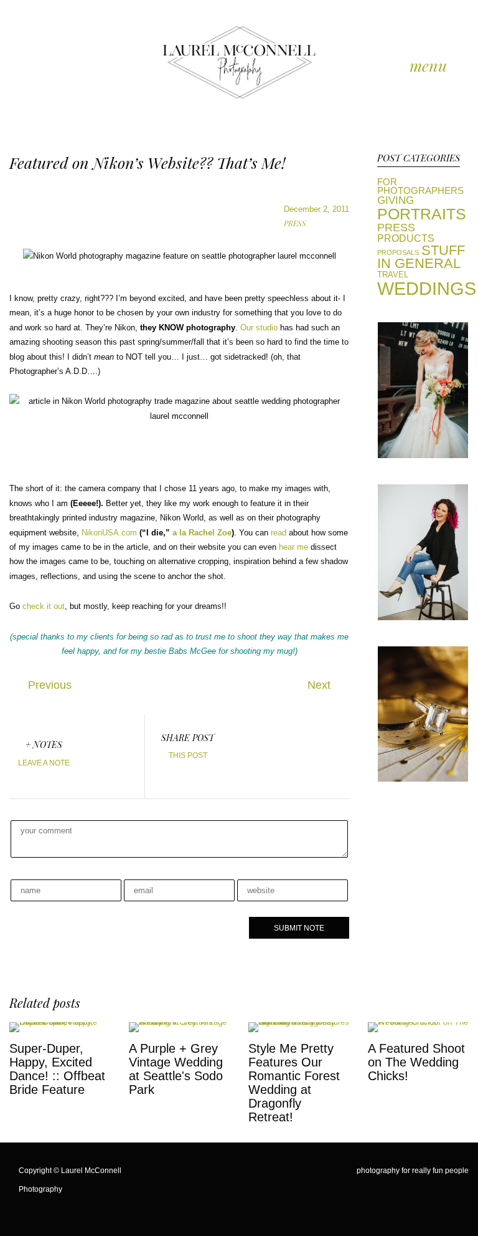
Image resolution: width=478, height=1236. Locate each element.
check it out (42, 606)
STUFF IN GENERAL (421, 257)
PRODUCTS (405, 238)
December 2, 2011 (316, 209)
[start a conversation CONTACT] (423, 617)
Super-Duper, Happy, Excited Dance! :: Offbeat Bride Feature (57, 1069)
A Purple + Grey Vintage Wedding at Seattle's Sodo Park (176, 1069)
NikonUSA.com (109, 532)
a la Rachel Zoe (202, 532)
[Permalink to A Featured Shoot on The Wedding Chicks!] (418, 1022)
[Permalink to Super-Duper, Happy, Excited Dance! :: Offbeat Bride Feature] (59, 1022)
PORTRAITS (421, 214)
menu (428, 65)
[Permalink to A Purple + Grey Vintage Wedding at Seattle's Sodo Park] (179, 1022)
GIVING (395, 200)
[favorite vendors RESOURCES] (423, 778)
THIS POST (188, 755)
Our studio (259, 327)
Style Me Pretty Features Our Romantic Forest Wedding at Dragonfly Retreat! (294, 1083)
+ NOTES (44, 744)
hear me (295, 547)
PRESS (295, 223)
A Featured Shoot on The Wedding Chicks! (416, 1062)
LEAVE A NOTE (44, 763)
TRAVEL (392, 275)
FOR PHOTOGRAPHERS (420, 186)
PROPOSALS (398, 252)
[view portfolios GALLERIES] (423, 455)
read (278, 532)
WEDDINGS (426, 288)
